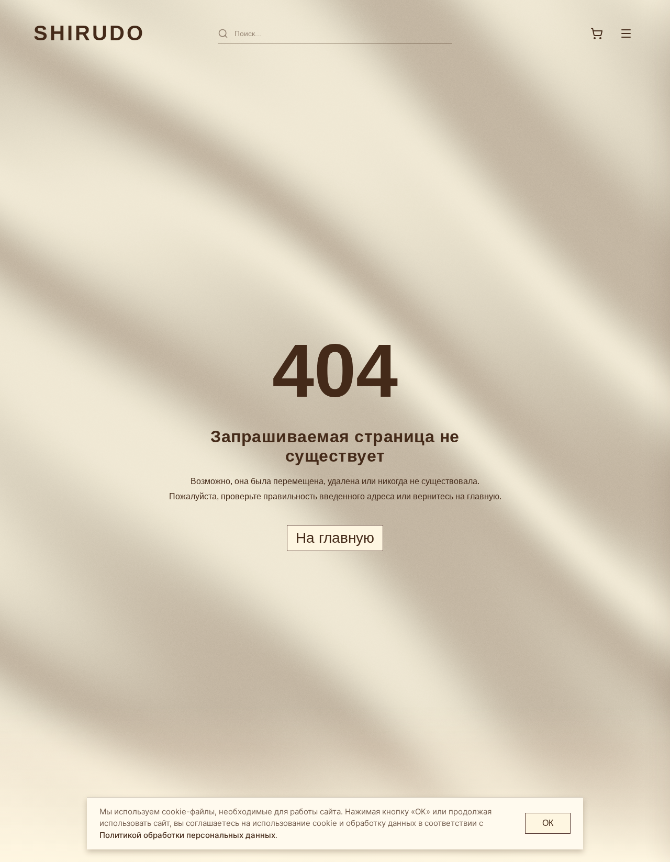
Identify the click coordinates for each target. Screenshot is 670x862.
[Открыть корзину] (596, 33)
